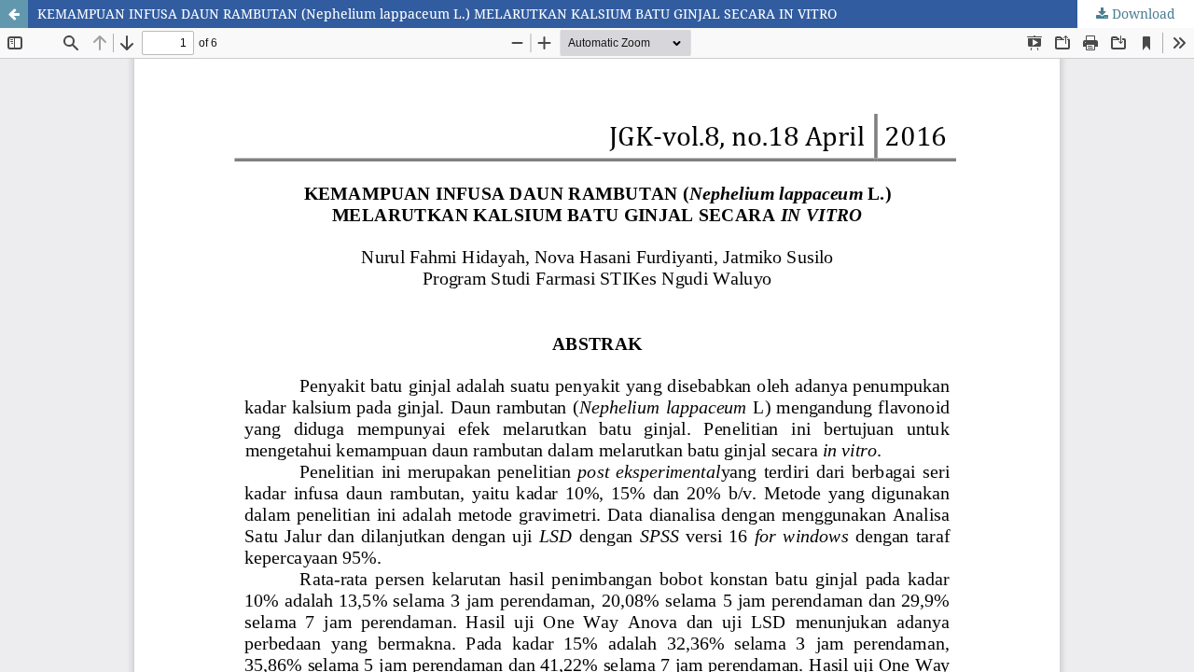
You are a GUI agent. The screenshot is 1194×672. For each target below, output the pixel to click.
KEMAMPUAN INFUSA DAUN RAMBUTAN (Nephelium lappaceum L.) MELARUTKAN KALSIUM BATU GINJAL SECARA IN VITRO (437, 13)
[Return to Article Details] (14, 14)
